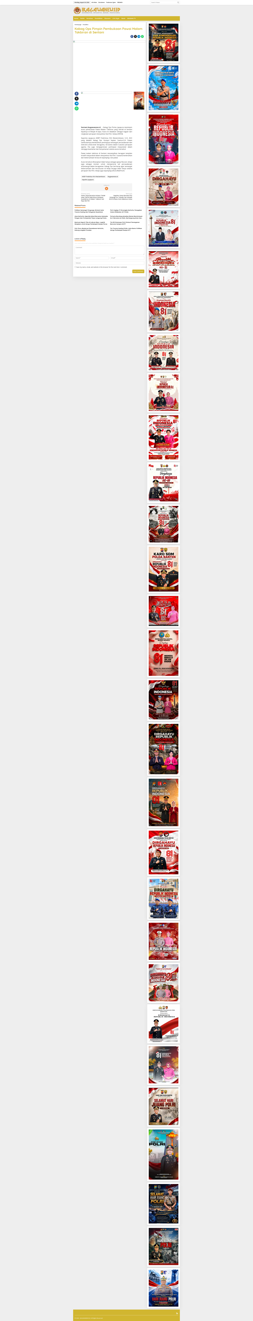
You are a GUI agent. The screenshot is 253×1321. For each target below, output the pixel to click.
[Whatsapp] (142, 36)
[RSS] (106, 188)
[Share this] (131, 36)
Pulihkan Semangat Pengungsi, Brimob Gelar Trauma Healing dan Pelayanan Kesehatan (89, 211)
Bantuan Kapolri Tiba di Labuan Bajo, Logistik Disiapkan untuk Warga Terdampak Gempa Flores (91, 223)
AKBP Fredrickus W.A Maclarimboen (93, 176)
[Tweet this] (135, 36)
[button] (178, 2)
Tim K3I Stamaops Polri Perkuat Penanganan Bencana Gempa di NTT (125, 223)
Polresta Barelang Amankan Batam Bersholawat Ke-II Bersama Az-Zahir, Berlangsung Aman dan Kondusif (126, 217)
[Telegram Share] (138, 36)
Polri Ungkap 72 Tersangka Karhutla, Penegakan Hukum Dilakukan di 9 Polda (126, 211)
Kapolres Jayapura (88, 180)
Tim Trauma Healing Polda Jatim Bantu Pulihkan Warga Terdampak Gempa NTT (126, 229)
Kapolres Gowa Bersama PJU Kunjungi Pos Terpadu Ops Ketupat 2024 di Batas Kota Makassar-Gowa (120, 196)
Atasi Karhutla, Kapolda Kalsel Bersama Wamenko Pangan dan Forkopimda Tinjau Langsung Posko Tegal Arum (91, 217)
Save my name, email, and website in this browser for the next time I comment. (101, 267)
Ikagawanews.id (113, 176)
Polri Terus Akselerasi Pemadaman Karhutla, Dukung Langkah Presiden (89, 229)
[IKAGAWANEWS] (97, 10)
